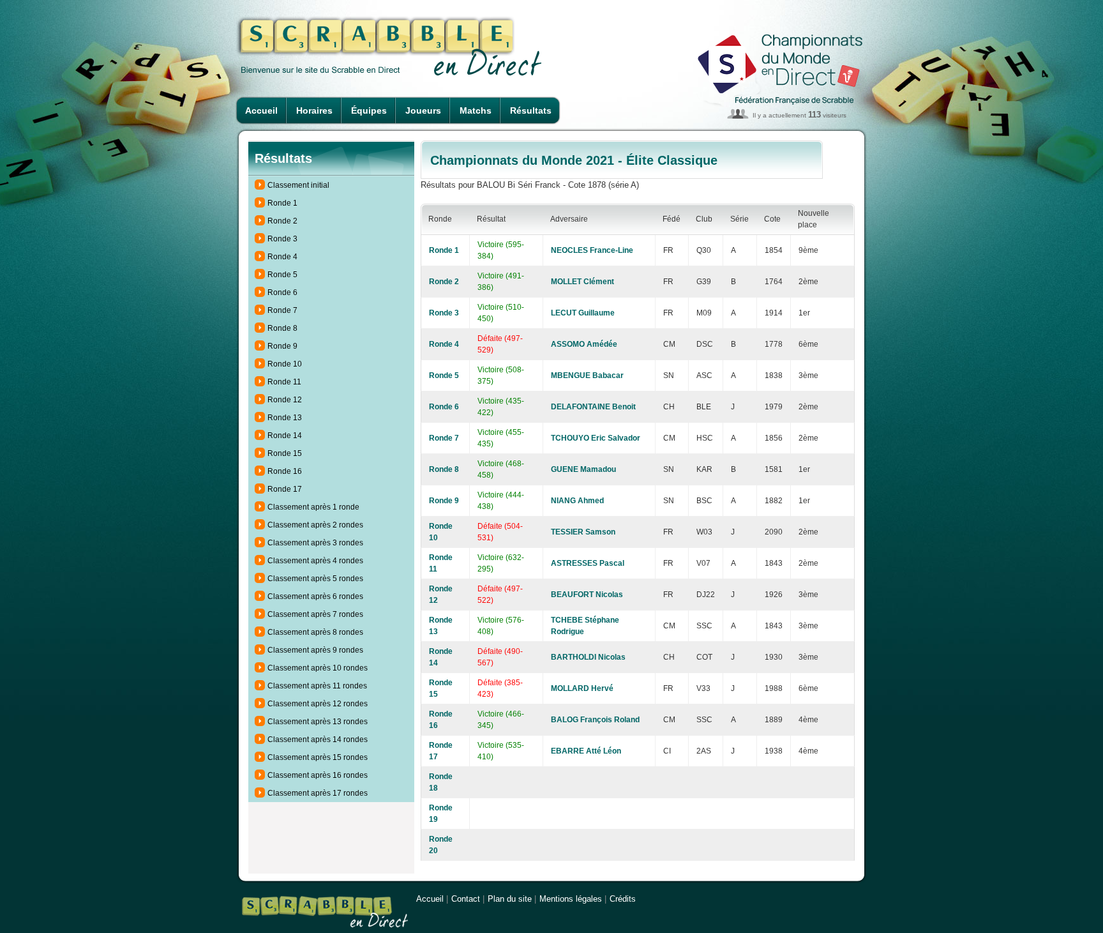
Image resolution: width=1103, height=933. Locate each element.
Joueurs (423, 110)
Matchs (475, 110)
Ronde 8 (282, 328)
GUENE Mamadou (583, 469)
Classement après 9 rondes (315, 650)
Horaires (314, 110)
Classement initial (298, 185)
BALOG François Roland (595, 719)
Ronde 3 (282, 238)
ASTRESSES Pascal (587, 563)
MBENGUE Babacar (587, 375)
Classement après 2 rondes (315, 524)
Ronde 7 (282, 310)
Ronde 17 (284, 489)
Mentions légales (570, 899)
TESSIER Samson (583, 531)
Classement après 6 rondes (315, 596)
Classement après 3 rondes (315, 542)
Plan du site (510, 899)
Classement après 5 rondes (315, 578)
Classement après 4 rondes (315, 560)
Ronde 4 (282, 256)
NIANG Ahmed (577, 500)
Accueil (261, 110)
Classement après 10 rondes (317, 668)
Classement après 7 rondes (315, 614)
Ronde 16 (284, 471)
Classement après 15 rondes (317, 757)
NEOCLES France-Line (592, 250)
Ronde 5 (282, 274)
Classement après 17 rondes (317, 793)
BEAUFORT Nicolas (587, 594)
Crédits (623, 899)
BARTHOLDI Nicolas (588, 657)
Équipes (369, 110)
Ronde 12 (284, 399)
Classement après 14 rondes (317, 739)
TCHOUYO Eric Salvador (595, 438)
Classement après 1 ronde (313, 507)
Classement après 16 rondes (317, 775)
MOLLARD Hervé (582, 688)
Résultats (531, 110)
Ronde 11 (284, 381)
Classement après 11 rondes (317, 685)
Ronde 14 (284, 435)
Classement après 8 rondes (315, 632)
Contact (465, 899)
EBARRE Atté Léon (586, 751)
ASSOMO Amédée (584, 344)
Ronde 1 (282, 203)
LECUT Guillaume (583, 312)
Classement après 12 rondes (317, 703)
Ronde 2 (282, 220)
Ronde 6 (282, 292)
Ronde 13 (284, 417)
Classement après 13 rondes (317, 721)
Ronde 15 (284, 453)
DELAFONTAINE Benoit (593, 406)
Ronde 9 (282, 346)
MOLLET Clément (582, 281)
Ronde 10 (284, 364)
